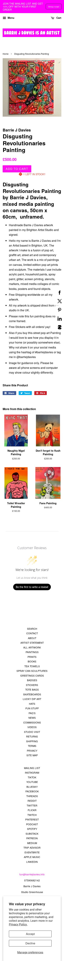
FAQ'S (32, 713)
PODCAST (32, 824)
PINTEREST (32, 819)
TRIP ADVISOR (32, 847)
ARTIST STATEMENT (32, 642)
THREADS (32, 796)
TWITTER (32, 805)
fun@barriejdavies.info (32, 874)
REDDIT (32, 800)
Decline (30, 943)
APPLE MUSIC (32, 857)
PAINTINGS (32, 652)
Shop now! (54, 6)
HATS (32, 703)
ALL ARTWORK (32, 647)
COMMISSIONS (32, 722)
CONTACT (32, 633)
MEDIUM (32, 843)
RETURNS (32, 736)
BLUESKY (32, 786)
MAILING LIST (32, 768)
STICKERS (32, 685)
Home (6, 53)
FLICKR (32, 810)
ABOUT (32, 638)
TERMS (32, 746)
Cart (58, 17)
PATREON (32, 838)
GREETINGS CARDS (32, 675)
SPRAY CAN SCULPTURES (32, 671)
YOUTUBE (32, 782)
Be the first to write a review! (32, 587)
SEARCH (32, 628)
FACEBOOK (32, 791)
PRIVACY (32, 750)
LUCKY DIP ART (32, 699)
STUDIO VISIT (32, 732)
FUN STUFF (32, 708)
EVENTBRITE (32, 852)
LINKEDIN (32, 861)
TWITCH (32, 815)
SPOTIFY (32, 829)
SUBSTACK (32, 833)
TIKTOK (32, 777)
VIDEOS (32, 727)
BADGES (32, 680)
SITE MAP (32, 755)
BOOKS (32, 661)
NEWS (32, 717)
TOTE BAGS (32, 689)
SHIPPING (32, 741)
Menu (10, 17)
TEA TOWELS (32, 666)
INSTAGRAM (32, 772)
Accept (30, 934)
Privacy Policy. (18, 924)
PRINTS (32, 657)
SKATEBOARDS (32, 694)
